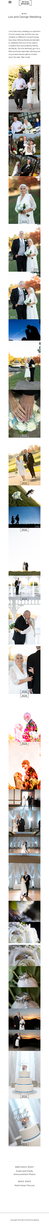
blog (24, 13)
